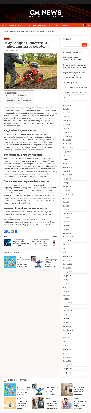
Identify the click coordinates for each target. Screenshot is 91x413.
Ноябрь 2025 (67, 140)
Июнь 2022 (66, 295)
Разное (57, 25)
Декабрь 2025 (67, 136)
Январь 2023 (67, 268)
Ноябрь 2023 (67, 229)
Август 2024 (67, 198)
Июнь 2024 (66, 206)
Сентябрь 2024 (68, 194)
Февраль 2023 (68, 264)
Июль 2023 (66, 245)
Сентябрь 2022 (68, 283)
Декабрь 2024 (67, 183)
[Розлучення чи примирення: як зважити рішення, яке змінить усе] (38, 403)
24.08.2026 (21, 394)
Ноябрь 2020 (67, 369)
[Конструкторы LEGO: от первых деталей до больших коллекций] (37, 262)
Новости (12, 25)
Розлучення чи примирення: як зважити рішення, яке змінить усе (74, 95)
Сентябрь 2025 (68, 148)
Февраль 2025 (68, 175)
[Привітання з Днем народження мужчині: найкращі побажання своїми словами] (67, 403)
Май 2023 (66, 252)
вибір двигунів (39, 142)
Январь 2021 (67, 361)
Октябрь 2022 (67, 280)
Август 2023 (67, 241)
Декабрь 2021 (67, 318)
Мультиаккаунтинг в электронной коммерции (25, 263)
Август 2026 (67, 105)
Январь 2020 (67, 373)
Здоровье (32, 25)
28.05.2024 (15, 50)
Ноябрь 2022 (67, 276)
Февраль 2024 (68, 221)
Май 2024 (66, 210)
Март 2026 (66, 124)
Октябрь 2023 (67, 233)
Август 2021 (67, 334)
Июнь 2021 (66, 342)
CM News (45, 12)
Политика (22, 25)
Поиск (67, 39)
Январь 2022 (67, 314)
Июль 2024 (66, 202)
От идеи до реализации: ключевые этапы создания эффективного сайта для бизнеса (75, 85)
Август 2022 (67, 287)
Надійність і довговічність (16, 95)
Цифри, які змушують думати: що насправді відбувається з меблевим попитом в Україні (74, 75)
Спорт (4, 25)
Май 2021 (66, 345)
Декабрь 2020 (67, 365)
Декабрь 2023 (67, 225)
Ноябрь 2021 (67, 322)
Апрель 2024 (67, 214)
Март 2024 (66, 218)
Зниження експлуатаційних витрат (19, 100)
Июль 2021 (66, 338)
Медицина (42, 25)
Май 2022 (66, 299)
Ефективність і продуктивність (17, 98)
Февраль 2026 (68, 128)
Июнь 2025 (66, 159)
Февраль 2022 (68, 311)
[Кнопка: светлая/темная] (84, 25)
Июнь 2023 (66, 249)
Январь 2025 (67, 179)
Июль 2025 (66, 156)
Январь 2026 (67, 132)
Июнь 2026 (66, 113)
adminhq (7, 50)
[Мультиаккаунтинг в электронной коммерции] (10, 262)
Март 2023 (66, 260)
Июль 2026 (66, 109)
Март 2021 (66, 353)
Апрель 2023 (67, 256)
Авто (50, 25)
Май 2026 (66, 117)
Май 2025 (66, 163)
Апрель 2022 (67, 303)
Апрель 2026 (67, 121)
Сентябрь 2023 (68, 237)
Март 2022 (66, 307)
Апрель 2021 (67, 349)
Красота (66, 25)
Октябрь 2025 (67, 144)
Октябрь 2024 (67, 190)
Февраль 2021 (68, 357)
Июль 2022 (66, 291)
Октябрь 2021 (67, 326)
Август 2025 (67, 152)
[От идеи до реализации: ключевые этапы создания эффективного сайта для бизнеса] (10, 403)
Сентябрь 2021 (68, 330)
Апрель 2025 (67, 167)
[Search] (88, 25)
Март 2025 (66, 171)
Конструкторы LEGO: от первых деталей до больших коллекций (51, 265)
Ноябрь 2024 (67, 187)
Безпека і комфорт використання (18, 103)
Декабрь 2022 (67, 272)
